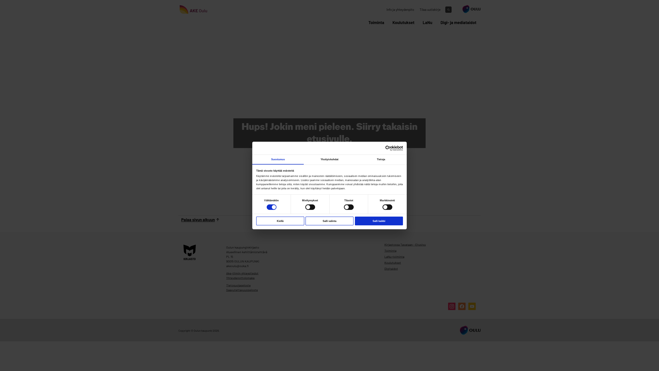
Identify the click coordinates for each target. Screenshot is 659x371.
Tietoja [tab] (381, 159)
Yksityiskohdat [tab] (329, 159)
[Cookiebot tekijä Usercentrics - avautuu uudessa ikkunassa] (388, 148)
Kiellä (280, 221)
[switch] (310, 207)
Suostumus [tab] (278, 159)
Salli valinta (329, 221)
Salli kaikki (379, 221)
